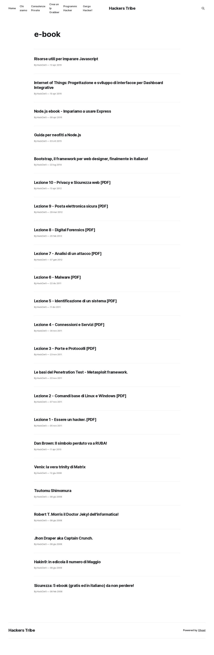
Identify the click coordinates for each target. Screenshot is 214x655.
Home (12, 8)
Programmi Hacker (70, 8)
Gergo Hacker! (87, 8)
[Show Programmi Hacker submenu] (78, 8)
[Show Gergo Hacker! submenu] (93, 8)
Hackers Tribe (122, 8)
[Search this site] (203, 8)
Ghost (201, 630)
